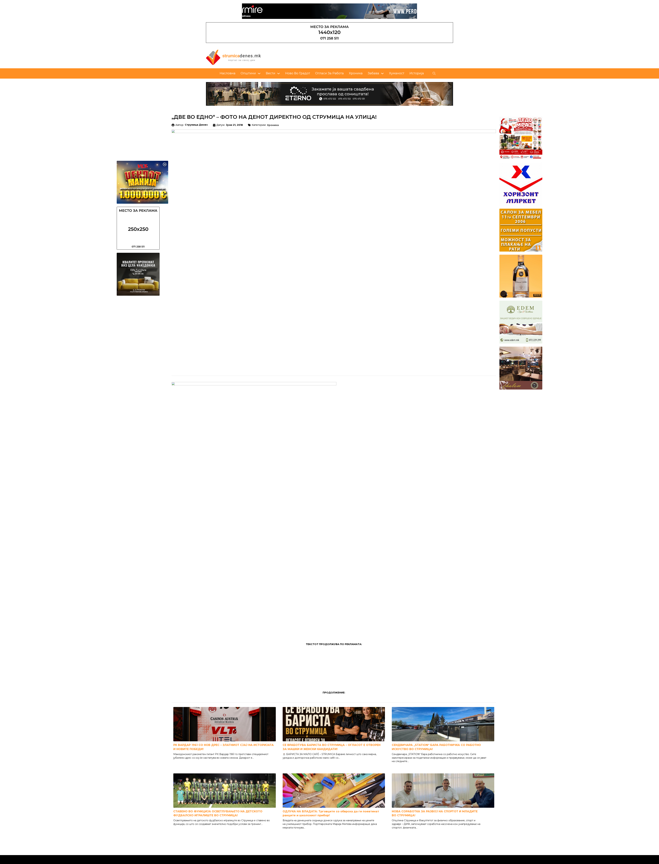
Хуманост (396, 73)
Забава (373, 73)
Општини (248, 73)
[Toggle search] (434, 73)
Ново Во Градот (297, 73)
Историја (416, 73)
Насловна (227, 73)
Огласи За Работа (329, 73)
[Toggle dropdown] (259, 73)
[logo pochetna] (233, 57)
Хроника (356, 73)
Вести (270, 73)
